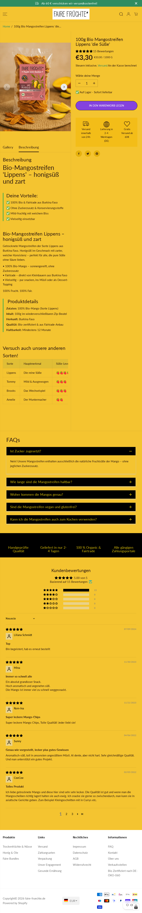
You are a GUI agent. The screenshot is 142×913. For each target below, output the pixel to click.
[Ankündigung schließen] (136, 3)
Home (6, 26)
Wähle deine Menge (88, 75)
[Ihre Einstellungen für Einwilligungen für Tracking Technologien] (136, 907)
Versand (102, 65)
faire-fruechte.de (35, 898)
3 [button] (72, 814)
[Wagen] (136, 14)
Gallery (8, 147)
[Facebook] (79, 153)
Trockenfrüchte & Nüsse (17, 846)
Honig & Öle (10, 852)
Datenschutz (80, 852)
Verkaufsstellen (117, 864)
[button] (5, 14)
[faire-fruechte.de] (71, 14)
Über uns (113, 858)
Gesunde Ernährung (50, 870)
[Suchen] (121, 14)
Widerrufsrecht (82, 864)
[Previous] (7, 87)
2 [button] (66, 814)
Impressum (79, 846)
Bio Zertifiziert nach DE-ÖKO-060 (123, 873)
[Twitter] (88, 153)
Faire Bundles (11, 858)
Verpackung (45, 858)
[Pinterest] (97, 153)
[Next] (64, 87)
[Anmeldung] (128, 14)
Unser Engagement (49, 864)
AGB (76, 858)
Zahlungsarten (46, 852)
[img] (14, 629)
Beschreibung (29, 147)
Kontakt (112, 852)
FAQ (110, 846)
